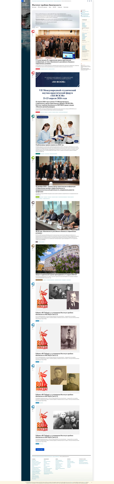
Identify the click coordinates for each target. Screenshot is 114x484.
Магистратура (34, 7)
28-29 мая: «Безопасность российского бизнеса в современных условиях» (56, 232)
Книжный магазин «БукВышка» (71, 462)
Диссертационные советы (59, 463)
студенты (44, 279)
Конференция (60, 7)
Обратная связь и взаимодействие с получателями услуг (48, 473)
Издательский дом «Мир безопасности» (84, 12)
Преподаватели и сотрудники (36, 463)
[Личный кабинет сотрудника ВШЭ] (89, 1)
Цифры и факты (34, 460)
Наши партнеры (66, 7)
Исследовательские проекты (59, 461)
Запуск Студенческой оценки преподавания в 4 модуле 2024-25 (56, 274)
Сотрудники (24, 11)
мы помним (41, 320)
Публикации (24, 13)
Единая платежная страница (35, 477)
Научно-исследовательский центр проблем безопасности (26, 26)
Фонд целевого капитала (35, 468)
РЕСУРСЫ (68, 459)
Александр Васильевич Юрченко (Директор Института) (85, 16)
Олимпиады (45, 462)
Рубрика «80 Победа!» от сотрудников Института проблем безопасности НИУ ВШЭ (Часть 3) (54, 395)
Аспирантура (45, 467)
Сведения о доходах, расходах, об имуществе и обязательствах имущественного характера (36, 471)
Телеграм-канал (25, 10)
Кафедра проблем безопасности (25, 23)
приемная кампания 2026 (53, 153)
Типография (68, 463)
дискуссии (46, 112)
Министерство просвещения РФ (83, 462)
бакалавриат (42, 153)
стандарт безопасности (46, 198)
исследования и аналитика (50, 279)
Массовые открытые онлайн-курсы (83, 463)
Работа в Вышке (34, 478)
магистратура (47, 153)
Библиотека (68, 460)
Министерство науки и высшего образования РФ (83, 461)
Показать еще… (40, 449)
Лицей (45, 460)
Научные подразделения (56, 456)
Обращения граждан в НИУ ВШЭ (36, 467)
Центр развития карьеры (47, 469)
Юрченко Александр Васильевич (26, 35)
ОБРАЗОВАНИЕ (46, 459)
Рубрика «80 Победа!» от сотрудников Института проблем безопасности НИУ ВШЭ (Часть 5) (54, 313)
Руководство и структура (35, 461)
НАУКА (57, 459)
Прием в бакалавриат (46, 463)
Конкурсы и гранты (58, 467)
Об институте (25, 8)
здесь (71, 482)
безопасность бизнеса (39, 198)
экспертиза (49, 112)
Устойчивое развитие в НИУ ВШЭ (36, 462)
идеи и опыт (42, 112)
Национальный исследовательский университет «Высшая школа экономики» (42, 456)
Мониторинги (57, 462)
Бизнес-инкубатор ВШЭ (47, 470)
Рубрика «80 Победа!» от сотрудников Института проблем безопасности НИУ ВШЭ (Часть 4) (54, 354)
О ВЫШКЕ (33, 459)
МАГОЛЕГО (54, 7)
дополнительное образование (63, 112)
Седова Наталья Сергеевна (25, 39)
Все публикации (85, 59)
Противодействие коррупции (36, 469)
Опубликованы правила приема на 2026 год (50, 145)
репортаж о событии (55, 112)
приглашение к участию (58, 279)
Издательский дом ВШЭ (70, 461)
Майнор (50, 7)
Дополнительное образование (25, 18)
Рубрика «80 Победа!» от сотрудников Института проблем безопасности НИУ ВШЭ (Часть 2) (54, 436)
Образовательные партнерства (48, 471)
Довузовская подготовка (47, 461)
